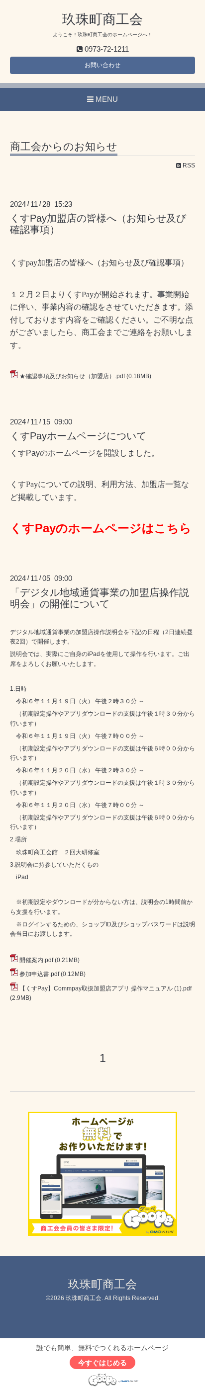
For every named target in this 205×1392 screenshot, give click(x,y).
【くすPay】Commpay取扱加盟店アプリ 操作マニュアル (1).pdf (105, 988)
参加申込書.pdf (39, 974)
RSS (188, 165)
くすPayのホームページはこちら (101, 528)
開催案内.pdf (36, 960)
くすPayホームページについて (78, 435)
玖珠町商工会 (102, 19)
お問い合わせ (102, 65)
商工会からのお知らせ (63, 146)
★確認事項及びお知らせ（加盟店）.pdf (72, 376)
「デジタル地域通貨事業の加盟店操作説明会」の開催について (99, 598)
